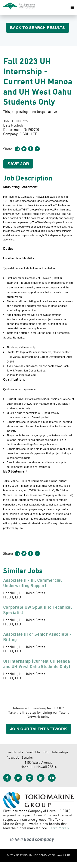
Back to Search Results (37, 27)
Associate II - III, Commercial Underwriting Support (32, 582)
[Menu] (72, 7)
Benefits (27, 757)
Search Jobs (15, 752)
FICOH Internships (55, 752)
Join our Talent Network (38, 729)
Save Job (18, 163)
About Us (13, 757)
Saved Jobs (33, 752)
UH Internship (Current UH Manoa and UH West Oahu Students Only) (36, 663)
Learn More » (59, 828)
